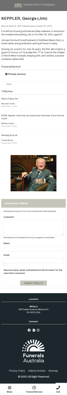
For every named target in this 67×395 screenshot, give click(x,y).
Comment (9, 217)
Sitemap (53, 370)
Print (9, 84)
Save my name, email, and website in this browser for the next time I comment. (33, 271)
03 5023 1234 (33, 312)
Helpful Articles (36, 370)
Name (7, 243)
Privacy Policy (17, 370)
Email (7, 255)
